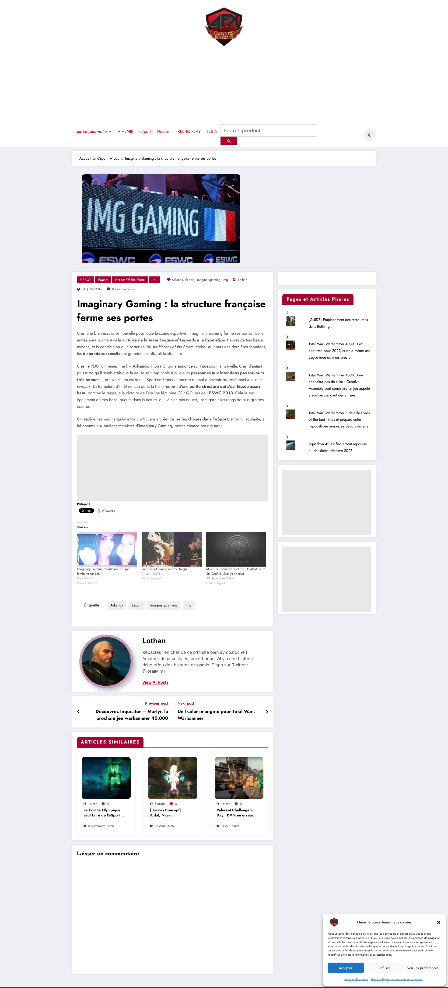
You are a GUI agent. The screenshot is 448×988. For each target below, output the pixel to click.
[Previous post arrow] (78, 712)
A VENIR (125, 131)
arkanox (177, 279)
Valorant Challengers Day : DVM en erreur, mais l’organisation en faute (235, 813)
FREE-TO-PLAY (188, 131)
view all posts (155, 682)
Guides (163, 131)
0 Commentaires (123, 289)
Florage (160, 803)
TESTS (212, 131)
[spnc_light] (369, 135)
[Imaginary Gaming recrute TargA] (172, 549)
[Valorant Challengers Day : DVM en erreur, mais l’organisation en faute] (239, 777)
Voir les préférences (422, 968)
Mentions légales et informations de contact (397, 979)
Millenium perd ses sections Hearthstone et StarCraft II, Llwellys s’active (235, 571)
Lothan (242, 279)
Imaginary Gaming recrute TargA (164, 569)
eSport (145, 131)
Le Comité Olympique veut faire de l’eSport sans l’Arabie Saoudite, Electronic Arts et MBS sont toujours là (103, 813)
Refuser (384, 968)
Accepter (346, 968)
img (225, 279)
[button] (438, 922)
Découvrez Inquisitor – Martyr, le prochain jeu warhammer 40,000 (131, 714)
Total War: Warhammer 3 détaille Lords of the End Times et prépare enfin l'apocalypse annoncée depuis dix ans (339, 419)
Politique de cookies (356, 979)
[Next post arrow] (267, 712)
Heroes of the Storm (130, 279)
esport (189, 279)
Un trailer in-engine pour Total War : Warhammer (217, 714)
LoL (154, 279)
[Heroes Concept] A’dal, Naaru (165, 813)
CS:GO (85, 279)
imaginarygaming (208, 279)
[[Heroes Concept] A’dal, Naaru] (172, 777)
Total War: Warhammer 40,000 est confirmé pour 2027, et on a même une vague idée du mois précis (340, 350)
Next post (186, 703)
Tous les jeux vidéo (90, 131)
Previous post (156, 703)
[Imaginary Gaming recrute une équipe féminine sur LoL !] (107, 549)
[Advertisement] (224, 85)
